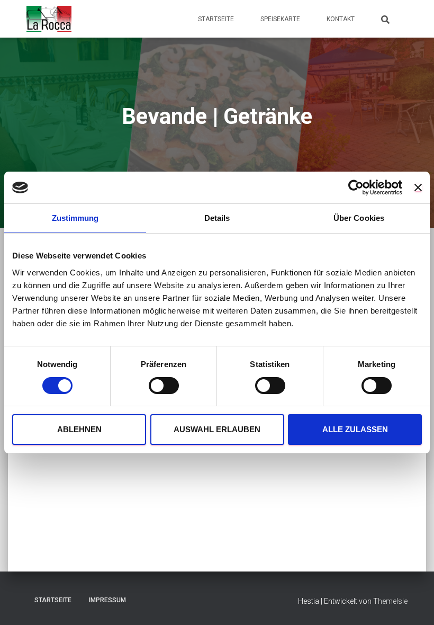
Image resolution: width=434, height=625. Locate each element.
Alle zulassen (355, 429)
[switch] (164, 385)
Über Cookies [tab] (358, 217)
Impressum (107, 600)
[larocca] (49, 19)
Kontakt (341, 19)
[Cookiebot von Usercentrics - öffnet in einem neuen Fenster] (356, 187)
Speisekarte (280, 19)
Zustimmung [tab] (75, 217)
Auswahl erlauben (217, 429)
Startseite (216, 19)
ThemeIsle (390, 601)
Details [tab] (217, 217)
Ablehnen (79, 429)
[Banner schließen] (418, 187)
